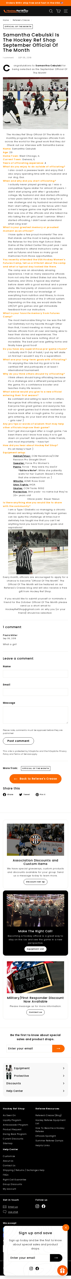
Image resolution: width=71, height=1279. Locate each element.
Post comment (18, 741)
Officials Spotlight (46, 1135)
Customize (9, 1156)
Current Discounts (13, 1138)
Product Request (12, 1129)
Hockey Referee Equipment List (51, 1122)
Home (6, 20)
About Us (8, 1160)
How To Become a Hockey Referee (50, 1130)
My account (9, 1188)
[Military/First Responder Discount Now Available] (35, 977)
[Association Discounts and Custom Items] (35, 840)
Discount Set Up (35, 881)
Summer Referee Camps (49, 1140)
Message (9, 703)
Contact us (35, 1012)
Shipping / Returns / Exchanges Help (24, 1170)
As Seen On (9, 1115)
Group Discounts (12, 1184)
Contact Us (9, 1165)
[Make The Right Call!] (35, 910)
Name (7, 666)
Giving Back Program (15, 1134)
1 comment (8, 57)
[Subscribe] (56, 1258)
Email (6, 684)
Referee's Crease (21, 20)
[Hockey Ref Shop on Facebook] (37, 1268)
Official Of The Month (18, 26)
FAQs (6, 1174)
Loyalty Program (12, 1120)
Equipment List (35, 949)
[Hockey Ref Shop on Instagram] (31, 1268)
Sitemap (8, 1143)
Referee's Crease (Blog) (49, 1115)
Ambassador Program (15, 1124)
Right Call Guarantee (14, 1179)
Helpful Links (43, 1145)
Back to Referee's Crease (38, 778)
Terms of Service (22, 754)
